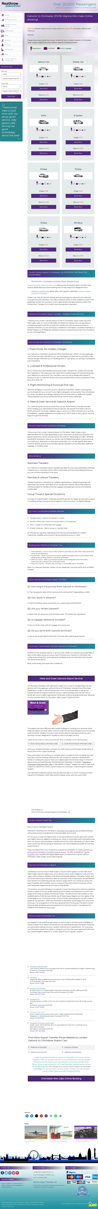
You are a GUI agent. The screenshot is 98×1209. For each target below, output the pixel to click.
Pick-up (4, 71)
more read (51, 907)
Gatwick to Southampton (72, 1052)
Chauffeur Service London (10, 25)
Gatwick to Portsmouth (38, 1052)
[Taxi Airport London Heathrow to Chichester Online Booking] (60, 1132)
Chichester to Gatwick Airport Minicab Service (61, 281)
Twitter (6, 1173)
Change (30, 35)
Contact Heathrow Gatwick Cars (11, 60)
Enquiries (8, 45)
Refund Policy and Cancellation (12, 1185)
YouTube (13, 1173)
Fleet (6, 35)
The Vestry (33, 977)
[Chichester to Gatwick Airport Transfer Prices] (35, 1132)
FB (2, 1173)
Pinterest (17, 1173)
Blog (6, 54)
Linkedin (10, 1173)
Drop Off (4, 84)
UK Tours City (9, 49)
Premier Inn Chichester (37, 988)
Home (7, 15)
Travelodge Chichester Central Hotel (42, 1023)
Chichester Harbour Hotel (38, 966)
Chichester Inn (35, 999)
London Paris (9, 31)
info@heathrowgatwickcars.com (43, 1172)
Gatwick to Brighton (71, 1047)
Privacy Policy (6, 1187)
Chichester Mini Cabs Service (67, 831)
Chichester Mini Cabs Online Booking (61, 1078)
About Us (8, 40)
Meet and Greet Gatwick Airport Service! (61, 678)
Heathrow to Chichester (39, 1047)
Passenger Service (11, 19)
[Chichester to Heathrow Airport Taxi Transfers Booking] (85, 1132)
